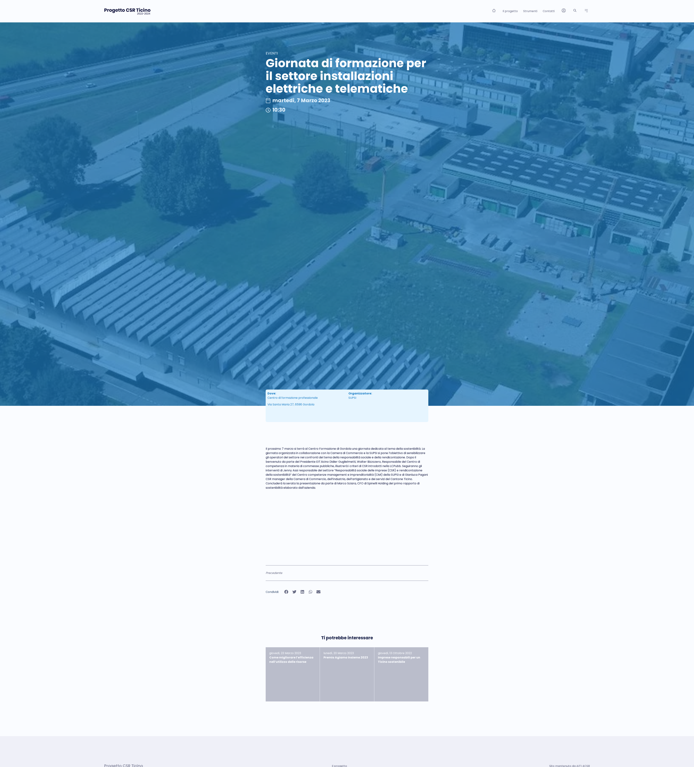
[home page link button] (494, 10)
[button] (586, 10)
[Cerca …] (575, 11)
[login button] (564, 10)
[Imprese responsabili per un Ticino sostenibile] (401, 674)
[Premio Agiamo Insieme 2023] (347, 674)
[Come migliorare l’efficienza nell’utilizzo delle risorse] (293, 674)
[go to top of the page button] (685, 757)
